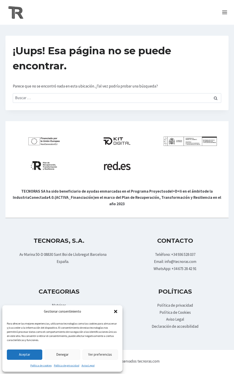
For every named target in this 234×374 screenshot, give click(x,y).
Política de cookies (41, 365)
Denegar (62, 354)
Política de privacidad (66, 365)
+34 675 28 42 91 (184, 268)
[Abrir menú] (227, 12)
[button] (115, 311)
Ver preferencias (100, 354)
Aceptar (24, 354)
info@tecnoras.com (180, 261)
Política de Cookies (175, 312)
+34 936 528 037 (183, 254)
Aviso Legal (88, 365)
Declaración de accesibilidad (175, 326)
